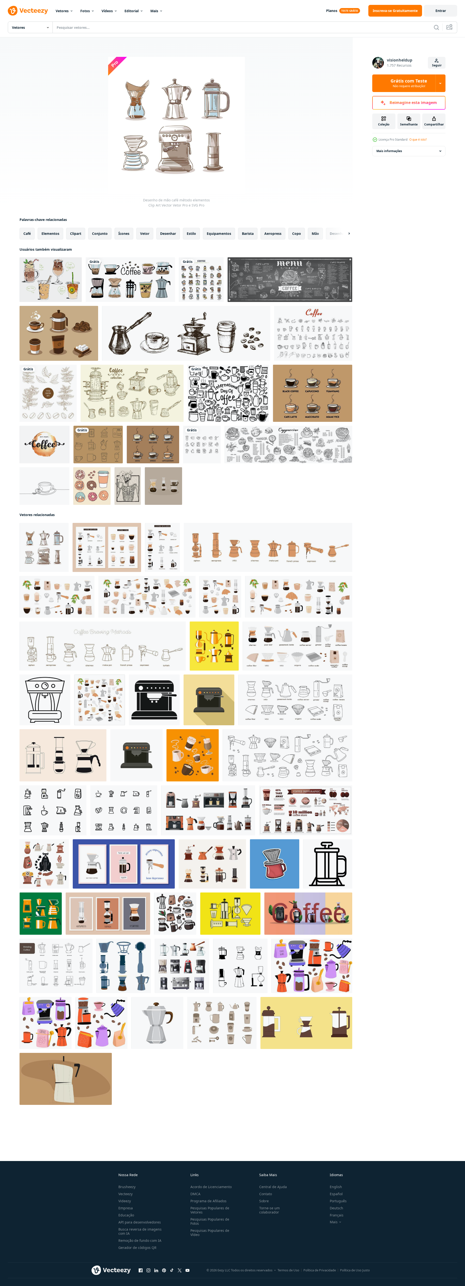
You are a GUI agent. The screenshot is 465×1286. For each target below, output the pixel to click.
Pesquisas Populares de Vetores (209, 1210)
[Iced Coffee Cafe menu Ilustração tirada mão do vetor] (51, 279)
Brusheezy (126, 1186)
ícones (123, 233)
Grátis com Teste (409, 83)
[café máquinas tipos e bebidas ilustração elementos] (306, 1023)
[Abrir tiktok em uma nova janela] (172, 1270)
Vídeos (107, 11)
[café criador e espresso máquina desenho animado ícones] (182, 966)
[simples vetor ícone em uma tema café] (123, 810)
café (27, 233)
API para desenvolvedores (139, 1222)
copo (296, 233)
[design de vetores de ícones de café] (202, 444)
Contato (265, 1194)
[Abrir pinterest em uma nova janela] (164, 1270)
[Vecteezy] (28, 11)
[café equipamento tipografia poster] (308, 913)
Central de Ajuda (273, 1186)
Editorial (131, 11)
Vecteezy (125, 1194)
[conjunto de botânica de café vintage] (48, 393)
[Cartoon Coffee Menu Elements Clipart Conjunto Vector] (192, 755)
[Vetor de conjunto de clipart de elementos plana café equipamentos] (214, 646)
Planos (331, 10)
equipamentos (219, 233)
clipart (75, 233)
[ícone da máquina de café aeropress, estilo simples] (154, 699)
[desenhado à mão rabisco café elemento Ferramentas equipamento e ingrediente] (175, 913)
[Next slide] (345, 233)
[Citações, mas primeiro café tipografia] (45, 444)
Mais (154, 11)
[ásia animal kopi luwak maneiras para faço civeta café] (44, 864)
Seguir (437, 65)
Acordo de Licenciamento (211, 1186)
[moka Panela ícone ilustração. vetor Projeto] (157, 1023)
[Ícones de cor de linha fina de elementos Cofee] (201, 279)
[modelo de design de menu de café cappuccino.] (288, 444)
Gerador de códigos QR (137, 1247)
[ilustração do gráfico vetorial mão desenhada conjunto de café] (313, 333)
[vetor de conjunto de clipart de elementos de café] (59, 333)
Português (338, 1201)
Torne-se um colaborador (269, 1210)
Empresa (125, 1208)
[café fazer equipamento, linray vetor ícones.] (56, 966)
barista (248, 233)
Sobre (264, 1201)
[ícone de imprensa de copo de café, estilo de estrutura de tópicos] (327, 864)
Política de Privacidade (319, 1270)
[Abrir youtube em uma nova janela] (187, 1270)
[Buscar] (436, 27)
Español (336, 1194)
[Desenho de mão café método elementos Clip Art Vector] (44, 547)
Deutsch (336, 1208)
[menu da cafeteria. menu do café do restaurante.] (289, 279)
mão (315, 233)
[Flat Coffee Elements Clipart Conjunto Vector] (41, 913)
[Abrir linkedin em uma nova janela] (156, 1270)
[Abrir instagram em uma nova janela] (148, 1270)
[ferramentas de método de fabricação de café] (123, 966)
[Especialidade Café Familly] (163, 486)
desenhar (168, 233)
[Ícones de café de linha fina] (98, 444)
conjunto (100, 233)
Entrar (440, 10)
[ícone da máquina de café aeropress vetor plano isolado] (136, 755)
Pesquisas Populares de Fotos (209, 1221)
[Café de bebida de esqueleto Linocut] (127, 486)
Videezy (124, 1201)
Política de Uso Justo (355, 1270)
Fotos (85, 11)
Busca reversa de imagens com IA (140, 1231)
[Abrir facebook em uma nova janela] (141, 1270)
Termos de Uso (288, 1270)
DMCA (195, 1194)
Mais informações (389, 151)
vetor (144, 233)
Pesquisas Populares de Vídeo (209, 1232)
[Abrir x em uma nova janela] (180, 1270)
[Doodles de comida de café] (92, 486)
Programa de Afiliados (208, 1201)
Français (336, 1215)
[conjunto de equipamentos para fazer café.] (212, 864)
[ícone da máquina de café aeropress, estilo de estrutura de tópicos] (45, 699)
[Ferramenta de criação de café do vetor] (230, 913)
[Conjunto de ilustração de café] (312, 393)
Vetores (62, 11)
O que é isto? (418, 139)
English (336, 1186)
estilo (191, 233)
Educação (126, 1215)
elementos (50, 233)
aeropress (272, 233)
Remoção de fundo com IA (139, 1240)
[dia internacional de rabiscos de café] (228, 393)
